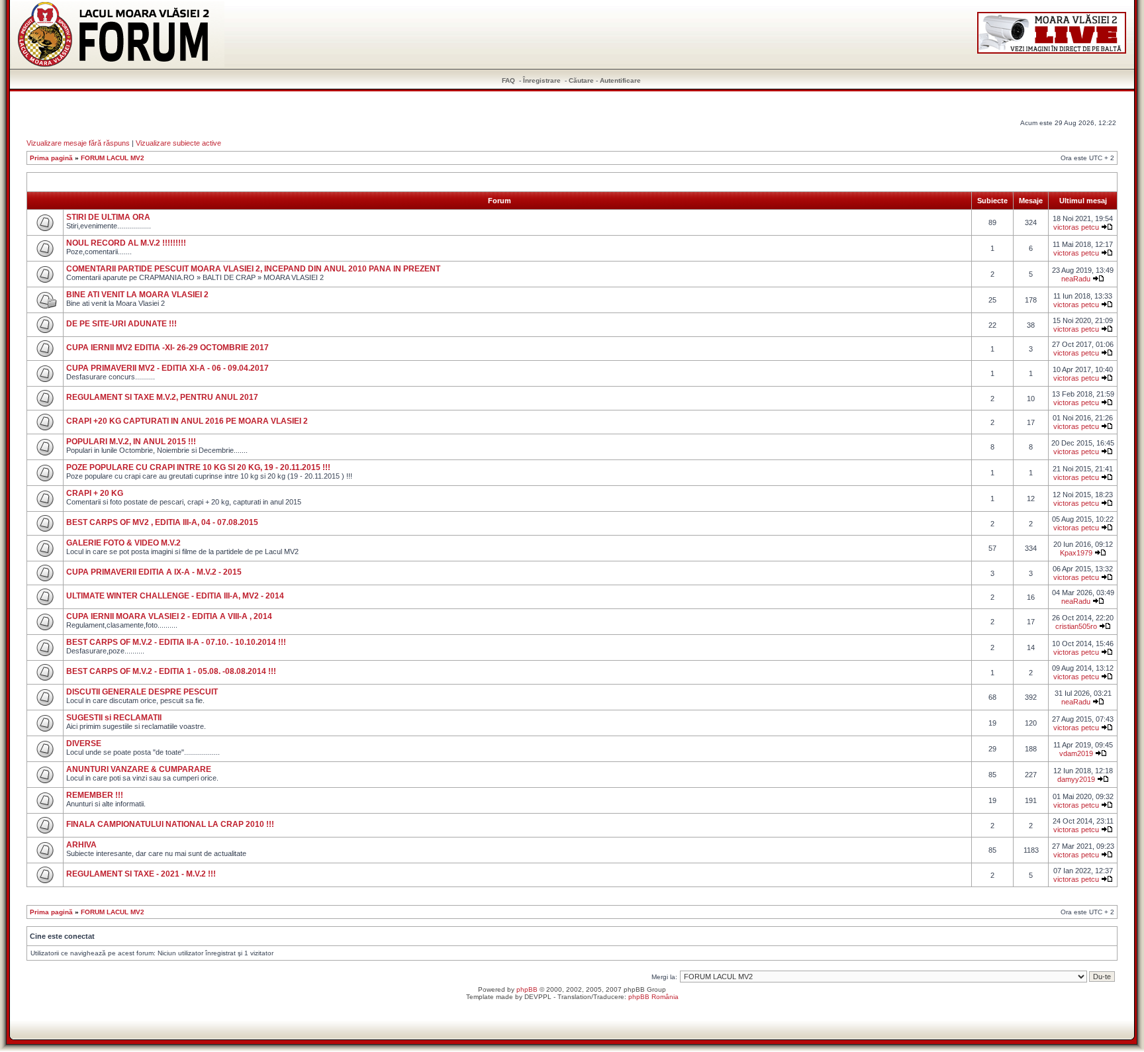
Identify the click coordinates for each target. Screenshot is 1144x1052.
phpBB (527, 989)
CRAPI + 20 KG (94, 493)
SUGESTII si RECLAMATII (114, 717)
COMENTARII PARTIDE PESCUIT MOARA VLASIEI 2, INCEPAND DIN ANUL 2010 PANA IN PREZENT (253, 268)
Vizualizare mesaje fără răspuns (78, 143)
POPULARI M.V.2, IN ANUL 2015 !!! (131, 441)
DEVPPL (537, 996)
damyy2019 (1076, 779)
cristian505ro (1076, 626)
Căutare (581, 80)
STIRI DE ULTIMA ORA (108, 217)
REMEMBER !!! (94, 795)
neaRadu (1075, 279)
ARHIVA (81, 844)
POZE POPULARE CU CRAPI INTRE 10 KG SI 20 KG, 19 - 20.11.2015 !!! (198, 467)
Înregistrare (542, 80)
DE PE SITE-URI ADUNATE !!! (121, 323)
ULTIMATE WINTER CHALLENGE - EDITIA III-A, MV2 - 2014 (175, 595)
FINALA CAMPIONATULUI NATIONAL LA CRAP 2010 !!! (170, 824)
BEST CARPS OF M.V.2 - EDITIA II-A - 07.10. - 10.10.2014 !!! (176, 642)
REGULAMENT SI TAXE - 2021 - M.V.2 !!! (141, 874)
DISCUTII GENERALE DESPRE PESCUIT (142, 691)
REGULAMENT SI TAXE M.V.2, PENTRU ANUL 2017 (162, 397)
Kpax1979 (1076, 553)
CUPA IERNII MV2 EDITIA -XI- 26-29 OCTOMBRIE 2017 (167, 347)
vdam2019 (1076, 753)
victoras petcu (1076, 227)
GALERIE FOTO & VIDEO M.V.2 (123, 543)
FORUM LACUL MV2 (112, 158)
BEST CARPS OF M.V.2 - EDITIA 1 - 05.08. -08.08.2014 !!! (171, 671)
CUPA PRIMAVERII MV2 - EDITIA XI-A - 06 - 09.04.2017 (167, 368)
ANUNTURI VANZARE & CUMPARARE (138, 769)
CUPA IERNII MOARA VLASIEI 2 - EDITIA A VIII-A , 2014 (169, 616)
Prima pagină (51, 158)
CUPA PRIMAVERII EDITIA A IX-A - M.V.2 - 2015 (154, 572)
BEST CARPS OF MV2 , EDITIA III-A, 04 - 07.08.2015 (162, 522)
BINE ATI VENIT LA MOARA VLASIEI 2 (137, 294)
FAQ (508, 80)
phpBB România (653, 996)
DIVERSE (83, 743)
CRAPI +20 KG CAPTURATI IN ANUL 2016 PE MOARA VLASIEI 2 (187, 421)
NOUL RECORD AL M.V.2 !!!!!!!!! (126, 243)
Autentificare (620, 80)
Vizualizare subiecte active (178, 143)
